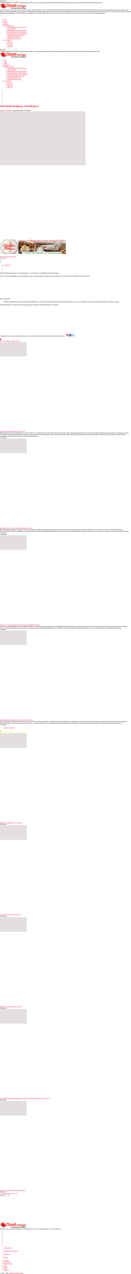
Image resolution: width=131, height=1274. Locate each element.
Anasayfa (2, 110)
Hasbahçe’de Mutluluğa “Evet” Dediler (11, 822)
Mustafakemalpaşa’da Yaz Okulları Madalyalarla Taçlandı (16, 528)
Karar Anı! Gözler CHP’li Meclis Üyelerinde (12, 1190)
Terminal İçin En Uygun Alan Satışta (10, 914)
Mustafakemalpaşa (10, 256)
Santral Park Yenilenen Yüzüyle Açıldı (11, 1006)
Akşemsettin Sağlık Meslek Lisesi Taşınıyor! (12, 431)
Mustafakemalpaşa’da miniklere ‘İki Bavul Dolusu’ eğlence (16, 720)
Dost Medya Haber (9, 728)
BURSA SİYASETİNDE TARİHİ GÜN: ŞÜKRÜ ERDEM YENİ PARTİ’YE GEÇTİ (24, 1098)
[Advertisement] (53, 319)
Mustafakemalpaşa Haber (16, 1273)
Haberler (9, 110)
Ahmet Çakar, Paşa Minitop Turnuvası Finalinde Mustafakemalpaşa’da (20, 625)
